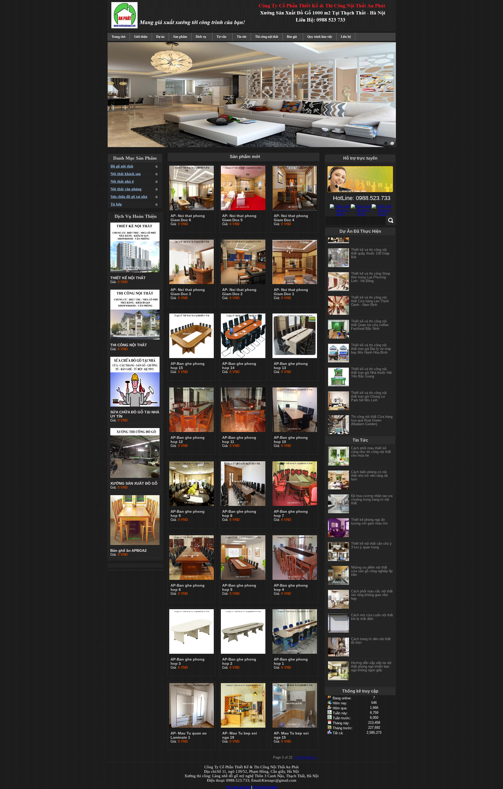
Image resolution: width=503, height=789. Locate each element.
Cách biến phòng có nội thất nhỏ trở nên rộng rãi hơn (369, 475)
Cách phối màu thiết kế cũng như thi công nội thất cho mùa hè (371, 451)
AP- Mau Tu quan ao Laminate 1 (189, 735)
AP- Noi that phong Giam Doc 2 (239, 292)
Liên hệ (346, 37)
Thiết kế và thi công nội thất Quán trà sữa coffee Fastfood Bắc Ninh (370, 319)
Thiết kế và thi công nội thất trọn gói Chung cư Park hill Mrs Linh (369, 391)
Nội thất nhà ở (122, 181)
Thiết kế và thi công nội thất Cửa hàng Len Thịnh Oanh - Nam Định (370, 295)
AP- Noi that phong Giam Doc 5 (239, 218)
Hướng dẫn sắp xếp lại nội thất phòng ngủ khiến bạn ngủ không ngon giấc (371, 666)
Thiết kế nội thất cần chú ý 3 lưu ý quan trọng (371, 545)
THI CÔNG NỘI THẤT (128, 345)
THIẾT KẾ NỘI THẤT (128, 278)
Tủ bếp (116, 204)
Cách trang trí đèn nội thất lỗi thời (371, 641)
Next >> (311, 757)
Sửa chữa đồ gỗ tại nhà (129, 197)
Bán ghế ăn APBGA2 (128, 550)
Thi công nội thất (266, 37)
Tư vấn (221, 37)
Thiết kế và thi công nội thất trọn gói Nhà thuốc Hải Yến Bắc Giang (371, 367)
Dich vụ (201, 37)
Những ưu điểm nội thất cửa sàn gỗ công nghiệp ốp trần (371, 571)
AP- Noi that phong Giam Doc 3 (188, 292)
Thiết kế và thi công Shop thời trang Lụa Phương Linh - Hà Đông (370, 271)
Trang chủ (118, 37)
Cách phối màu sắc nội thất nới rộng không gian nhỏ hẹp (372, 595)
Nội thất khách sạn (126, 174)
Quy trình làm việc (319, 37)
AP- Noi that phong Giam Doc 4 (291, 218)
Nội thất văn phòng (126, 189)
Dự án (160, 37)
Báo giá (292, 37)
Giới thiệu (140, 37)
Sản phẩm (180, 37)
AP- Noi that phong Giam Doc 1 (291, 292)
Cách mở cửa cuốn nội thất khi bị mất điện (372, 617)
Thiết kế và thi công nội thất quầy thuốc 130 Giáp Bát (370, 247)
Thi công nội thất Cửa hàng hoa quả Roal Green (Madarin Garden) (371, 414)
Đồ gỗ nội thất (122, 166)
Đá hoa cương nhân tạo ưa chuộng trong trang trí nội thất (371, 499)
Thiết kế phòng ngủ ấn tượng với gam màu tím (369, 521)
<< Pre (298, 757)
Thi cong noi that (238, 787)
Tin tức (242, 37)
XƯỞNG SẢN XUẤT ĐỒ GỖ (133, 483)
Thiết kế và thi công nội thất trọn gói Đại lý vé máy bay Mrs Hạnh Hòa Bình (371, 343)
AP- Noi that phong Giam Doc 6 (188, 218)
